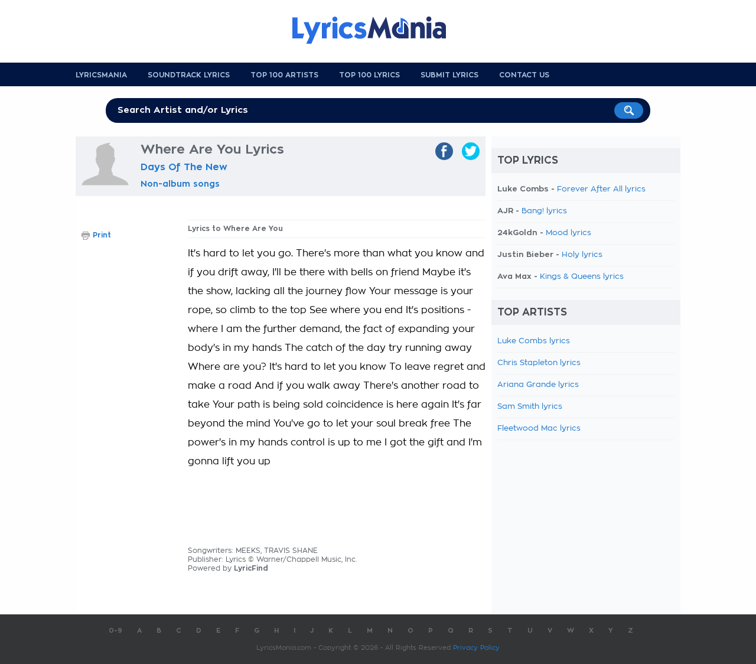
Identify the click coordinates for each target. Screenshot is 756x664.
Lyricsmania (101, 75)
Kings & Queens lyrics (582, 277)
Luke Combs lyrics (533, 341)
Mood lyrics (568, 233)
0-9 (115, 630)
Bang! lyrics (544, 211)
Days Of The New (184, 167)
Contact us (524, 75)
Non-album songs (180, 184)
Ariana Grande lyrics (538, 385)
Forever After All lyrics (601, 189)
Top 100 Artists (284, 75)
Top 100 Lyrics (369, 75)
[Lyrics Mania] (378, 30)
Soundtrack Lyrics (189, 75)
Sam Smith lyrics (529, 407)
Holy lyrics (582, 255)
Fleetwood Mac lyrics (539, 428)
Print (102, 235)
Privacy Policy (476, 648)
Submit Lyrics (449, 75)
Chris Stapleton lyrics (539, 363)
